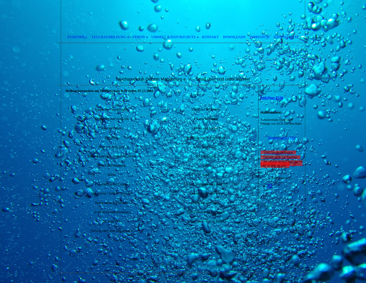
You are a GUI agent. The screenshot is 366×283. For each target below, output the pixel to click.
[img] (183, 42)
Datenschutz (286, 37)
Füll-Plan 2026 (272, 98)
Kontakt (210, 37)
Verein (138, 37)
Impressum (259, 37)
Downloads (234, 37)
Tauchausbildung (109, 37)
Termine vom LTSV (282, 138)
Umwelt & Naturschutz (173, 37)
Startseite (77, 37)
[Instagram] (270, 186)
